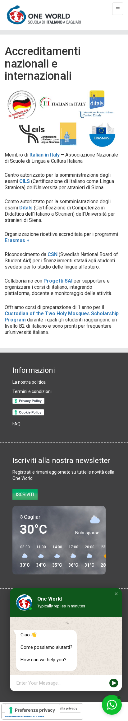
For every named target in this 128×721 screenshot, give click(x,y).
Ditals (26, 208)
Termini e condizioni (32, 391)
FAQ (16, 423)
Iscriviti (25, 494)
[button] (116, 594)
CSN (52, 254)
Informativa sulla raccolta (24, 716)
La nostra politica (29, 382)
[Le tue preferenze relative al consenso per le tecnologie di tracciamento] (32, 710)
